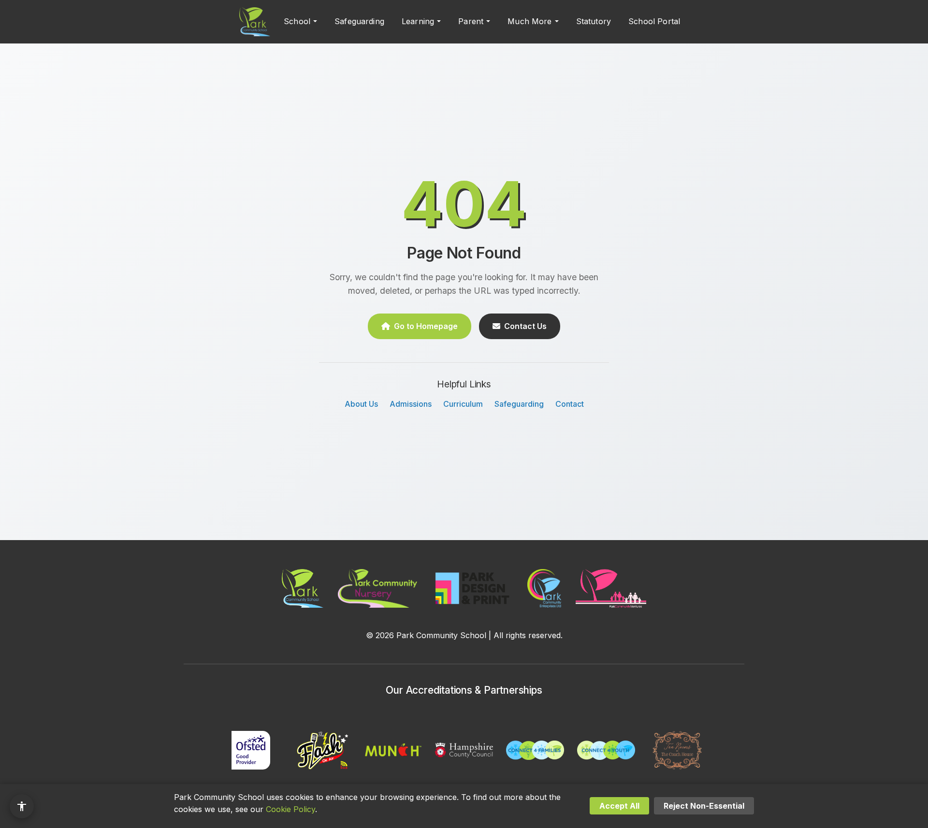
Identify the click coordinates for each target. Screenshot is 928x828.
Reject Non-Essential (704, 806)
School (297, 21)
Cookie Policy (290, 809)
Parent (470, 21)
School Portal (654, 21)
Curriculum (463, 404)
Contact (569, 404)
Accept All (619, 806)
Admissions (411, 404)
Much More (529, 21)
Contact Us (525, 326)
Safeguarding (359, 21)
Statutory (593, 21)
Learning (418, 21)
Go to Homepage (426, 326)
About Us (361, 404)
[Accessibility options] (22, 806)
